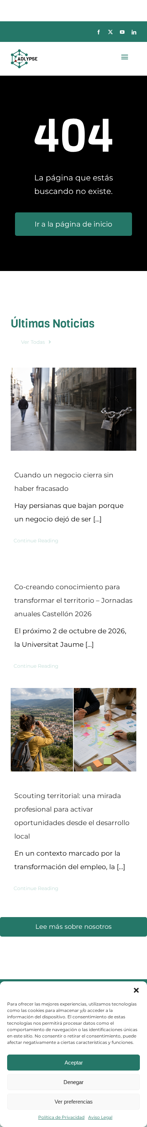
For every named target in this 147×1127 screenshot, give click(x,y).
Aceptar (74, 1063)
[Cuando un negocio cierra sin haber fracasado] (73, 409)
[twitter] (110, 32)
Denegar (73, 1082)
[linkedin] (134, 32)
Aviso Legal (100, 1117)
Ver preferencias (74, 1102)
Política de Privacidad (61, 1117)
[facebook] (98, 32)
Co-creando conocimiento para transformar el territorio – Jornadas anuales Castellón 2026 (73, 600)
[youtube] (122, 32)
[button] (136, 990)
